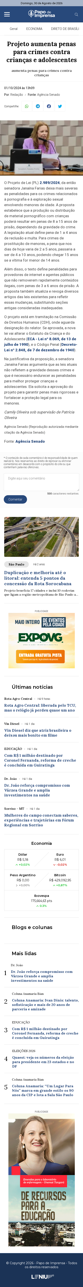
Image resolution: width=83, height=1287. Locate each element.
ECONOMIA (34, 29)
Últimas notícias (32, 687)
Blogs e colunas (32, 927)
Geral (13, 29)
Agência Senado (30, 441)
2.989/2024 (50, 182)
